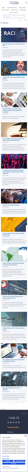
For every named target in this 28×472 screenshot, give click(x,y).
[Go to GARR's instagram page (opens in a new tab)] (13, 422)
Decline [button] (8, 460)
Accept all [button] (13, 463)
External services (14, 468)
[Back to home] (14, 2)
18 (11, 402)
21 (18, 402)
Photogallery (23, 10)
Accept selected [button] (20, 460)
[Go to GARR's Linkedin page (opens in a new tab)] (19, 422)
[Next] (15, 405)
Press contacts (14, 12)
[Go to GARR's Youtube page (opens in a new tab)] (11, 422)
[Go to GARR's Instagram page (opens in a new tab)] (8, 422)
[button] (26, 2)
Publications (14, 10)
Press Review (22, 7)
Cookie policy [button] (5, 456)
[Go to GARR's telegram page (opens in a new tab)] (16, 422)
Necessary (5, 468)
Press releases (5, 10)
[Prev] (2, 403)
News (3, 7)
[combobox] (14, 16)
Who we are (10, 432)
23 (23, 402)
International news (12, 7)
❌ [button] (26, 436)
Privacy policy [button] (5, 458)
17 (9, 402)
